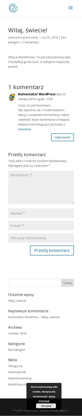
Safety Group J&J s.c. (54, 410)
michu (34, 37)
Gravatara (24, 129)
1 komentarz (30, 42)
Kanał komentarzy (20, 378)
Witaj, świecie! (17, 301)
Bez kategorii (16, 350)
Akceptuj (46, 406)
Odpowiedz (62, 137)
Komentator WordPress (37, 94)
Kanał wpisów (17, 372)
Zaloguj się (15, 366)
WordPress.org (17, 384)
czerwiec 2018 (17, 333)
